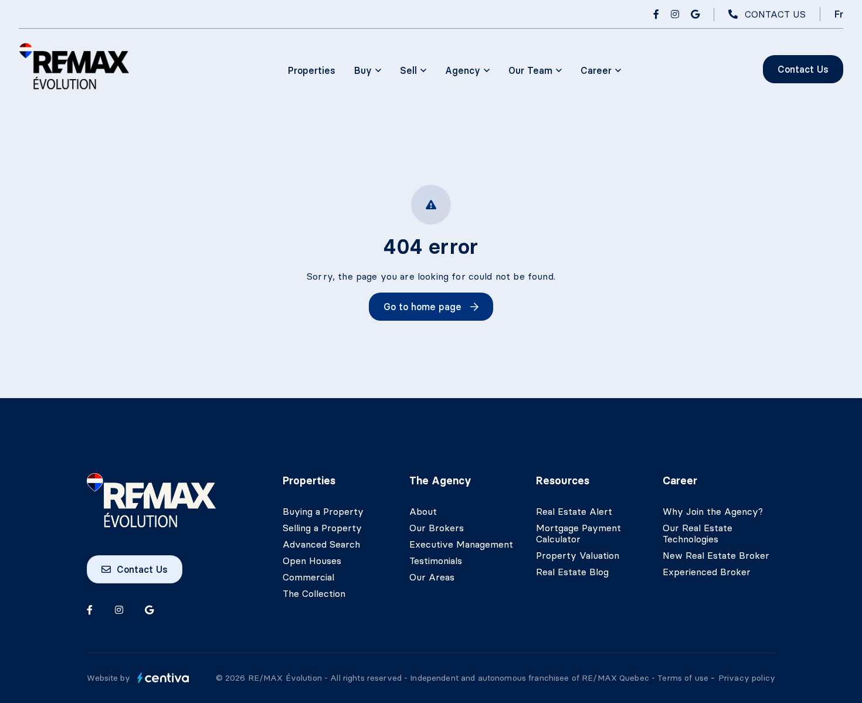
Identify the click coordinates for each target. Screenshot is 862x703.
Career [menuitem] (596, 70)
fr (838, 14)
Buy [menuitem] (363, 70)
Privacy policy (746, 678)
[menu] (367, 70)
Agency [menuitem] (462, 70)
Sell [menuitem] (408, 70)
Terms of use (684, 678)
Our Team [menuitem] (530, 70)
